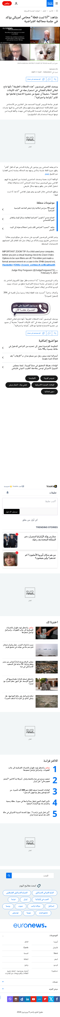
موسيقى (15, 913)
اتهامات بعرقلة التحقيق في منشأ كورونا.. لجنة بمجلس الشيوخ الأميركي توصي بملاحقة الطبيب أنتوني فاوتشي (35, 367)
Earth (26, 947)
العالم (44, 11)
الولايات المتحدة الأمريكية (32, 11)
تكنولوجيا (32, 378)
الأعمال (55, 947)
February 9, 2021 (49, 273)
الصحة (26, 953)
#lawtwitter (7, 265)
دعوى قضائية (49, 391)
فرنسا (13, 899)
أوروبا (56, 942)
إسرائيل (51, 906)
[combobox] (30, 875)
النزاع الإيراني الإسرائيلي (45, 893)
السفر (56, 959)
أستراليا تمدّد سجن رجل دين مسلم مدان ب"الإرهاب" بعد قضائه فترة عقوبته (34, 357)
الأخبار (51, 11)
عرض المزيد (53, 989)
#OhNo (17, 265)
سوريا (29, 913)
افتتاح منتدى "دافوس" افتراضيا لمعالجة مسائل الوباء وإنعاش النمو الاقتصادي (32, 219)
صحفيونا (54, 971)
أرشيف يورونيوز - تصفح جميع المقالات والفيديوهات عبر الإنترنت (16, 972)
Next (56, 953)
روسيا (8, 906)
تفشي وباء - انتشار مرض (18, 385)
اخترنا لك (52, 622)
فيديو (56, 965)
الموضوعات (53, 935)
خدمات (55, 982)
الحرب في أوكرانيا (42, 899)
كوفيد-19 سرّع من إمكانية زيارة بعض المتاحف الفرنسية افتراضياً (34, 209)
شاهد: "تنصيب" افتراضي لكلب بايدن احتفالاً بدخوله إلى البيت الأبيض (32, 228)
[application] (30, 44)
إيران (25, 899)
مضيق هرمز (43, 913)
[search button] (9, 875)
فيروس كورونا (49, 378)
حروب (20, 906)
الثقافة (26, 959)
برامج (26, 965)
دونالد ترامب (35, 906)
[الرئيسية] (57, 11)
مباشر (6, 3)
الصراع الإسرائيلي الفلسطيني (16, 893)
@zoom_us (27, 265)
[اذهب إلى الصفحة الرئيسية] (50, 3)
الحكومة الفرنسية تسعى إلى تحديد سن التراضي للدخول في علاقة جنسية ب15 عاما (33, 348)
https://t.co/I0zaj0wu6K (44, 265)
